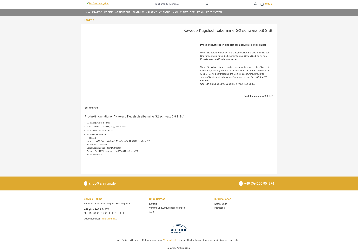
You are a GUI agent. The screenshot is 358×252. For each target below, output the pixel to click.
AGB (151, 212)
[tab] (91, 108)
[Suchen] (206, 4)
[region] (138, 71)
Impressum (219, 208)
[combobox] (178, 4)
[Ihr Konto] (255, 4)
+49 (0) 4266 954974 (96, 209)
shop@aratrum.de (102, 183)
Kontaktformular (108, 219)
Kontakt (153, 204)
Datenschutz (220, 204)
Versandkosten (170, 240)
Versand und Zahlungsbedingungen (167, 208)
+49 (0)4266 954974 (258, 183)
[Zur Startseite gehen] (98, 3)
